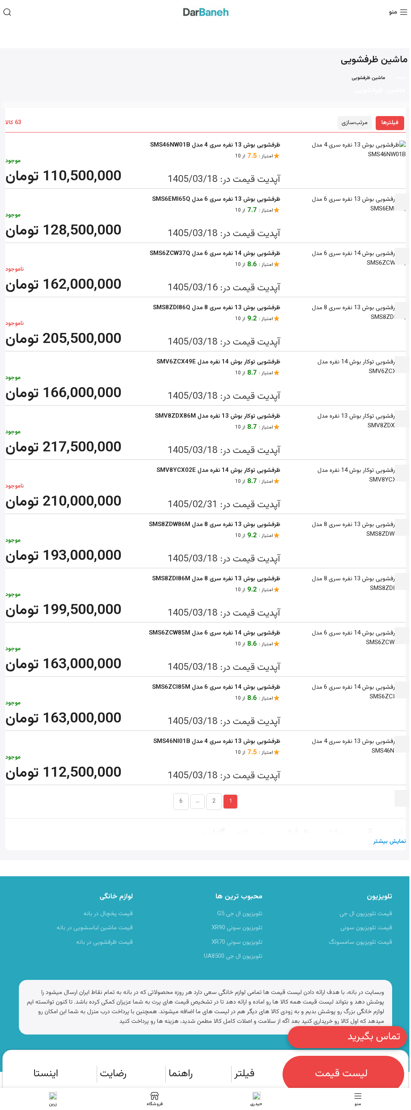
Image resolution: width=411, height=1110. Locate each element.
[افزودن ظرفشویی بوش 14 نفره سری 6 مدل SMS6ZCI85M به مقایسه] (403, 744)
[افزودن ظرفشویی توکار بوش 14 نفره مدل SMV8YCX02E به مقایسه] (403, 527)
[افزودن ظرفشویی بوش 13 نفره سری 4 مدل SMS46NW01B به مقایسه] (403, 202)
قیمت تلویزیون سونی (366, 927)
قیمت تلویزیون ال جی (366, 913)
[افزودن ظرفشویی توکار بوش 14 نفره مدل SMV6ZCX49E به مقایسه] (403, 418)
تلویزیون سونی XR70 (237, 942)
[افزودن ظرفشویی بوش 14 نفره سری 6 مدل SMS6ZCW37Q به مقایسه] (403, 310)
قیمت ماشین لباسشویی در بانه (95, 927)
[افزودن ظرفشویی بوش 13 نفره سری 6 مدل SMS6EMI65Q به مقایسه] (403, 256)
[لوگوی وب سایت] (205, 12)
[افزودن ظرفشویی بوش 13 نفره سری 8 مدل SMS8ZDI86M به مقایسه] (403, 635)
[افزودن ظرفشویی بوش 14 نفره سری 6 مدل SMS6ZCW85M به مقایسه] (403, 690)
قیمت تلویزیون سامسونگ (360, 942)
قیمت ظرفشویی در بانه (104, 942)
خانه (400, 78)
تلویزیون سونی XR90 (237, 927)
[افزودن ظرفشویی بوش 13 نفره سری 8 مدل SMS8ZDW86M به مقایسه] (403, 581)
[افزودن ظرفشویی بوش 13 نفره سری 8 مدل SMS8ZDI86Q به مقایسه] (403, 364)
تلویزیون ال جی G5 (239, 913)
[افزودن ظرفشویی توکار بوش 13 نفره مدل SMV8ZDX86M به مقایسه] (403, 473)
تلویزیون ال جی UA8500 (233, 956)
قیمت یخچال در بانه (108, 913)
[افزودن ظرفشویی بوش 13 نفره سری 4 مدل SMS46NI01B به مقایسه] (403, 798)
